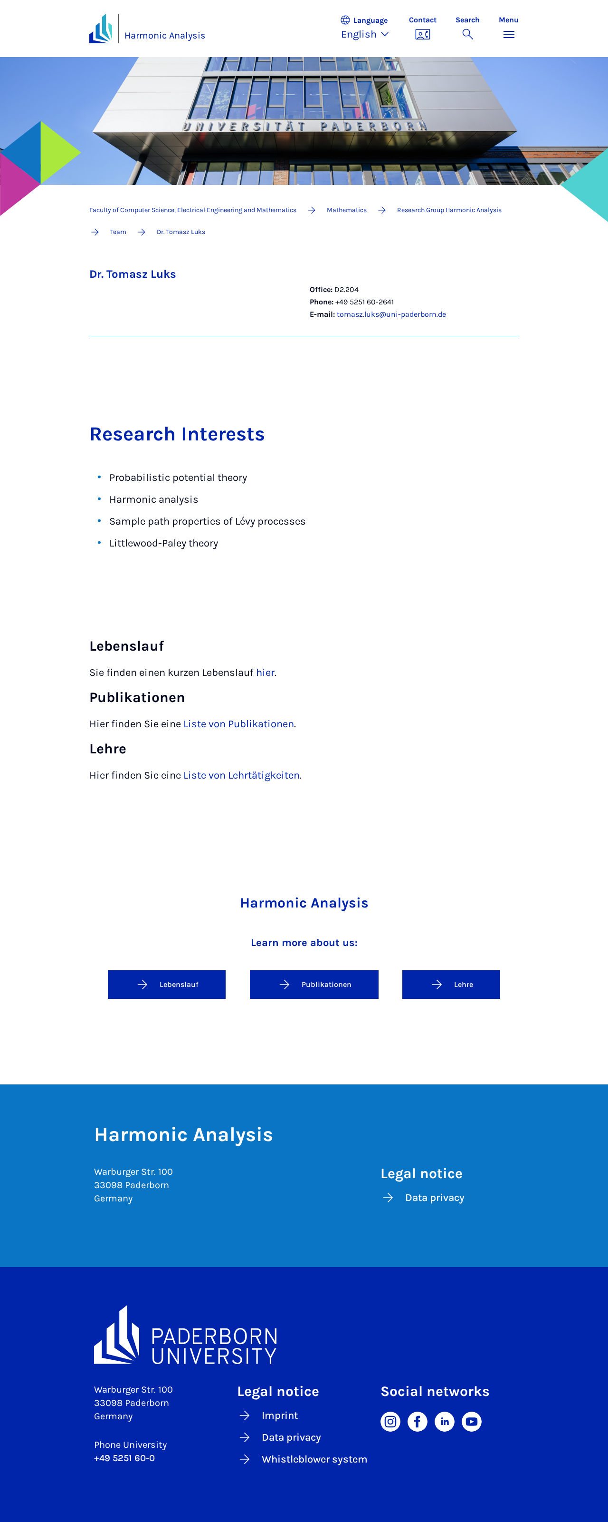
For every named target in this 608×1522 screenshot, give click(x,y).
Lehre (463, 984)
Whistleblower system (315, 1459)
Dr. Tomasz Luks (132, 274)
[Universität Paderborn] (304, 1334)
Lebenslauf (179, 984)
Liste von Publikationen (238, 724)
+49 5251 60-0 (124, 1458)
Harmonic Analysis (165, 35)
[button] (369, 28)
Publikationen (327, 984)
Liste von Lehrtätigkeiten (241, 775)
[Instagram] (390, 1421)
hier (265, 672)
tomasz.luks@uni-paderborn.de (391, 314)
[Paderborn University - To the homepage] (100, 28)
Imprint (280, 1415)
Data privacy (435, 1197)
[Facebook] (418, 1421)
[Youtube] (472, 1421)
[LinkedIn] (445, 1421)
